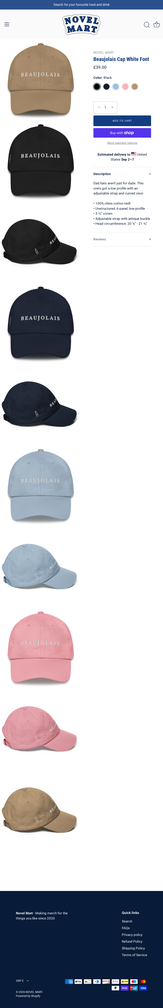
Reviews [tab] (99, 239)
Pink (125, 86)
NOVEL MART (103, 52)
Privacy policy (132, 935)
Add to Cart (122, 120)
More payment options (122, 143)
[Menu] (7, 24)
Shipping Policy (133, 948)
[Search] (146, 25)
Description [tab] (102, 174)
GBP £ (20, 980)
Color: (102, 78)
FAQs (126, 928)
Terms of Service (134, 955)
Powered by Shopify (28, 996)
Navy (106, 86)
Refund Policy (132, 941)
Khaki (134, 86)
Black (96, 86)
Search (127, 921)
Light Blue (115, 86)
